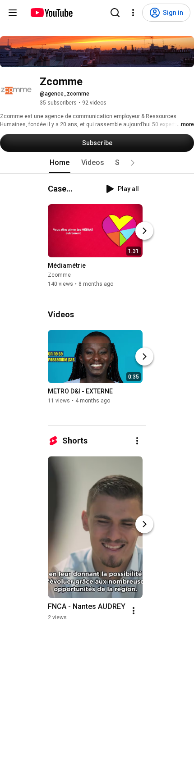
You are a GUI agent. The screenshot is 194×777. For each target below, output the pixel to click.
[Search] (115, 12)
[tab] (59, 163)
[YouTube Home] (51, 12)
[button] (132, 163)
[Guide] (12, 12)
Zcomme (59, 275)
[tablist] (97, 163)
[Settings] (133, 12)
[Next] (144, 231)
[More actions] (137, 441)
